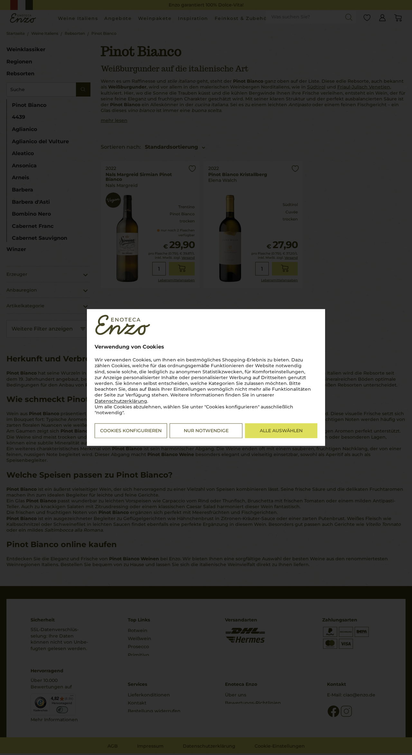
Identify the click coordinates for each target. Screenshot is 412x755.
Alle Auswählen (281, 431)
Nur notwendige (206, 431)
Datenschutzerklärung (121, 401)
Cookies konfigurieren (131, 431)
